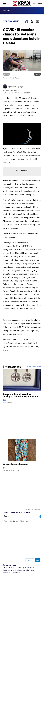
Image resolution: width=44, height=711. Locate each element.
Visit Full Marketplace (33, 366)
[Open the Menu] (4, 3)
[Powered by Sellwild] (37, 509)
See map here (9, 565)
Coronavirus (11, 21)
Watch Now (37, 3)
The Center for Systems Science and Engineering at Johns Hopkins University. (18, 570)
